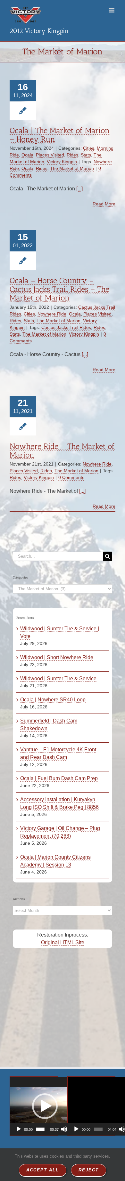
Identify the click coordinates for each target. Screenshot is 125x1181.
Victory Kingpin (62, 161)
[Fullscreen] (72, 1129)
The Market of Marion (72, 168)
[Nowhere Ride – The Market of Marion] (72, 405)
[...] (79, 188)
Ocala (27, 154)
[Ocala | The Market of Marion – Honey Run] (72, 89)
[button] (45, 1106)
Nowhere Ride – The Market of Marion (62, 450)
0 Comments (71, 477)
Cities (88, 148)
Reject (89, 1170)
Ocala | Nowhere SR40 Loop (53, 699)
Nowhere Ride (52, 313)
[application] (44, 1106)
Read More (104, 203)
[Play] (18, 1129)
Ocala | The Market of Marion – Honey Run (60, 135)
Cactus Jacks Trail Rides (66, 327)
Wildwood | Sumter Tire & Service (58, 678)
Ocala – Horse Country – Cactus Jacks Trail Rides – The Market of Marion (59, 289)
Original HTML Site (62, 942)
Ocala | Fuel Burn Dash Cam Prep (59, 778)
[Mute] (64, 1129)
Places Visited (50, 154)
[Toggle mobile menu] (112, 10)
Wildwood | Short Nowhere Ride (56, 657)
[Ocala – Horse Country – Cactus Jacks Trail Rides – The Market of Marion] (72, 239)
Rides (72, 154)
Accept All (42, 1170)
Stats (86, 154)
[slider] (40, 1129)
